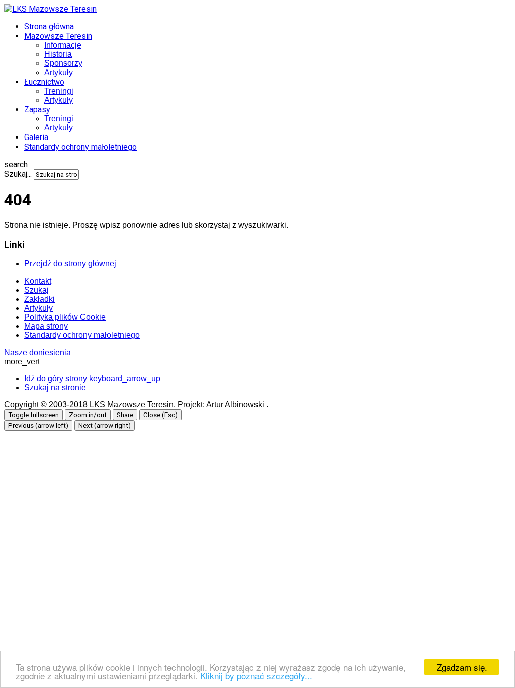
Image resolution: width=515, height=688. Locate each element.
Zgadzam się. (462, 667)
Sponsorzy (63, 63)
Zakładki (39, 299)
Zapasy (37, 109)
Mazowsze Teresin (58, 36)
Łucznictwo (44, 82)
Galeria (36, 137)
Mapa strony (46, 326)
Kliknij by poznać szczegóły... (256, 675)
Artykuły (58, 72)
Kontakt (37, 281)
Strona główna (49, 26)
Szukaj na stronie (55, 387)
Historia (58, 54)
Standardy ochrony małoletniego (80, 147)
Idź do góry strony (92, 378)
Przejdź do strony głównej (70, 263)
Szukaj (36, 290)
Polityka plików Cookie (65, 317)
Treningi (58, 91)
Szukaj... (18, 174)
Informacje (62, 45)
